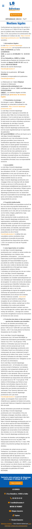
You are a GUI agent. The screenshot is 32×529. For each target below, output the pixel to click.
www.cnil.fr (22, 297)
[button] (16, 14)
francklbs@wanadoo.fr (8, 69)
